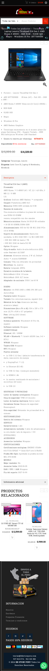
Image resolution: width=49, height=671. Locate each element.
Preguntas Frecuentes (15, 617)
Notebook (5, 167)
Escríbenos (10, 613)
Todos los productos (20, 28)
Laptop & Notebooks (31, 164)
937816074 (38, 138)
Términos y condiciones (16, 620)
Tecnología (38, 28)
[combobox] (10, 21)
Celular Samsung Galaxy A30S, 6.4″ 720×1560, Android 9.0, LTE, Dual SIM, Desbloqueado (36, 532)
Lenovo (24, 160)
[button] (43, 665)
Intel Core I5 (15, 164)
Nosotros (10, 610)
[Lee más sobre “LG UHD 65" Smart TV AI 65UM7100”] (12, 537)
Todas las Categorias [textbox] (11, 21)
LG (7, 521)
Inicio (5, 28)
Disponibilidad (6, 144)
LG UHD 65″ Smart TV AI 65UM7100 (12, 524)
